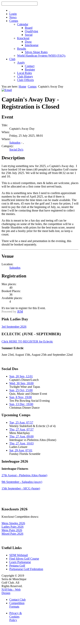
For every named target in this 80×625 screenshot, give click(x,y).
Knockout (23, 38)
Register (30, 69)
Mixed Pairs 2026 (12, 533)
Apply (21, 62)
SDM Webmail (18, 555)
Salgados (14, 142)
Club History (25, 76)
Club (12, 59)
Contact (29, 66)
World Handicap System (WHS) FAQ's (41, 55)
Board (28, 27)
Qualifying (31, 31)
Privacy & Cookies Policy (15, 616)
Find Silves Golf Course (24, 558)
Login (13, 13)
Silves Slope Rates (36, 52)
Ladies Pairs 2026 (12, 526)
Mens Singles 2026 (13, 523)
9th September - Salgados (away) (22, 481)
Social (28, 34)
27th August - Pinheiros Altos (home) (24, 475)
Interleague (31, 45)
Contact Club (17, 599)
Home (22, 86)
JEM (20, 311)
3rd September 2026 (14, 326)
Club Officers (25, 80)
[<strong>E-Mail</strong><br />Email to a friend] (7, 90)
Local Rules (24, 73)
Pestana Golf (17, 565)
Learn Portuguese (20, 562)
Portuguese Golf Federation (26, 569)
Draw (28, 41)
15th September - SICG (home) (21, 488)
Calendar (22, 24)
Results (21, 48)
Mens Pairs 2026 (12, 530)
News (13, 17)
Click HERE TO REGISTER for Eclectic (27, 341)
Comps (13, 20)
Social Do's (16, 149)
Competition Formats (16, 604)
